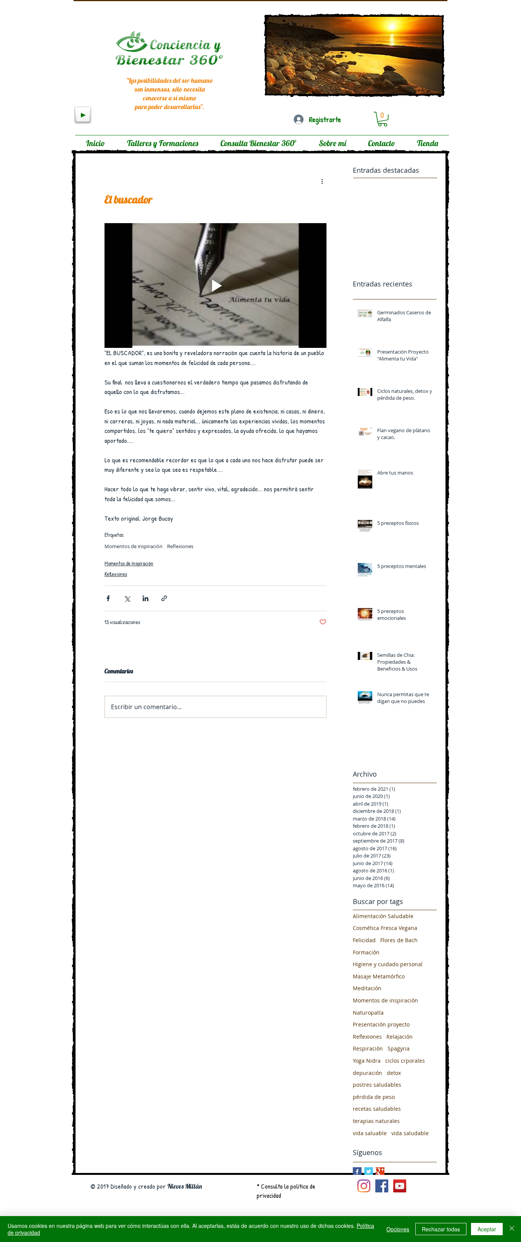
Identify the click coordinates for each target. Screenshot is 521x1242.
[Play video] (215, 285)
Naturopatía (368, 1012)
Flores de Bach (399, 940)
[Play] (82, 114)
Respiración (368, 1048)
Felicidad (364, 940)
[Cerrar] (511, 1229)
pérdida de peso (374, 1096)
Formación (366, 952)
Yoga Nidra (367, 1060)
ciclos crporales (405, 1060)
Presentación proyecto (381, 1024)
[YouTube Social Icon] (399, 1185)
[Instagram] (363, 1185)
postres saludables (377, 1084)
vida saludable (410, 1133)
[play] (392, 80)
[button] (382, 119)
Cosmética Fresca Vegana (385, 928)
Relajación (399, 1036)
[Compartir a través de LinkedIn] (145, 598)
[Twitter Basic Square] (368, 1171)
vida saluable (370, 1133)
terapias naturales (376, 1121)
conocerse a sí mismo (169, 98)
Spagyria (399, 1048)
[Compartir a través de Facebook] (108, 598)
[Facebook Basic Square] (357, 1171)
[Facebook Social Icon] (381, 1185)
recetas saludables (377, 1108)
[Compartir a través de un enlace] (164, 598)
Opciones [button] (397, 1229)
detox (394, 1072)
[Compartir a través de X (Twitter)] (126, 598)
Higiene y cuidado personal (388, 964)
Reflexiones (180, 546)
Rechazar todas (441, 1229)
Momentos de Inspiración (129, 563)
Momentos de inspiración (133, 546)
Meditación (367, 988)
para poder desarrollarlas (167, 107)
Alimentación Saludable (383, 916)
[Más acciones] (321, 181)
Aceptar (487, 1229)
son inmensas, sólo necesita (170, 89)
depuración (367, 1072)
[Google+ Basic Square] (380, 1171)
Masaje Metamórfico (379, 976)
